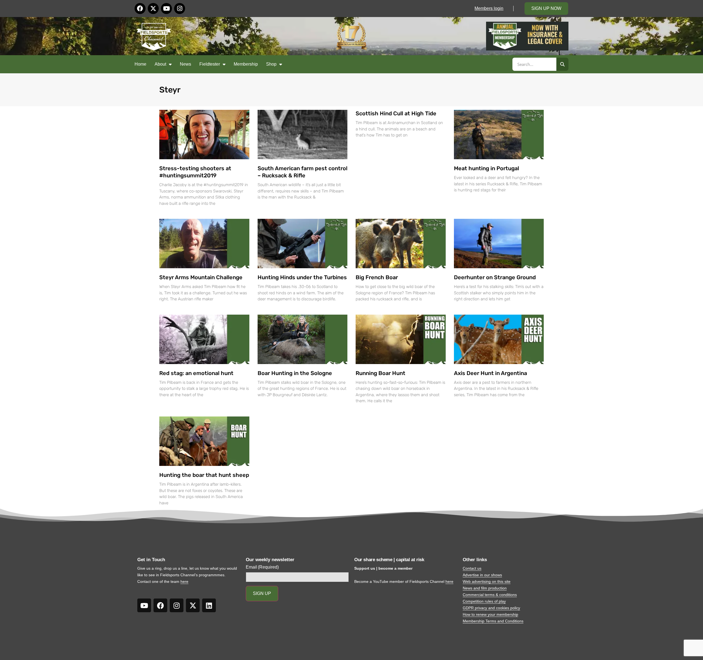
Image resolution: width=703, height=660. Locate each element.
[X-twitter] (153, 8)
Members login (489, 8)
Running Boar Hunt (380, 373)
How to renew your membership (490, 614)
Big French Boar (377, 277)
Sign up (262, 593)
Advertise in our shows (482, 575)
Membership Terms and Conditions (493, 621)
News (185, 64)
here (184, 581)
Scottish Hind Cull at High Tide (396, 113)
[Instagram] (179, 8)
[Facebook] (140, 8)
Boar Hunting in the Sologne (295, 373)
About (160, 64)
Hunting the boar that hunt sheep (204, 475)
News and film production (485, 588)
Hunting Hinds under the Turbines (302, 277)
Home (140, 64)
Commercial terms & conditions (490, 594)
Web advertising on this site (486, 581)
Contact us (472, 568)
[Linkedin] (209, 605)
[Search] (562, 64)
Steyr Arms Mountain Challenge (200, 277)
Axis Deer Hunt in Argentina (490, 373)
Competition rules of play (484, 601)
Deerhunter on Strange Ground (495, 277)
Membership (246, 64)
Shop (271, 64)
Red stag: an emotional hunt (196, 373)
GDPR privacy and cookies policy (491, 608)
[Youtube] (166, 8)
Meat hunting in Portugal (486, 168)
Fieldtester (209, 64)
